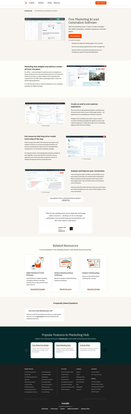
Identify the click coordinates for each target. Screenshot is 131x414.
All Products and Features (30, 372)
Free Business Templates (66, 384)
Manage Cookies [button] (85, 408)
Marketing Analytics (46, 387)
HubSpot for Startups (96, 389)
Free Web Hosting (45, 392)
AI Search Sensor (65, 377)
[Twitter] (65, 399)
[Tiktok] (79, 399)
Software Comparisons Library (68, 387)
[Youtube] (61, 399)
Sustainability (79, 387)
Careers (78, 374)
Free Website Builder (46, 374)
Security (63, 408)
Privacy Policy (54, 408)
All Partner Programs (96, 381)
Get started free (101, 2)
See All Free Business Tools (67, 372)
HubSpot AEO (28, 374)
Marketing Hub (28, 10)
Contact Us (78, 389)
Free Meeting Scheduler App (31, 377)
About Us (78, 372)
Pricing (50, 3)
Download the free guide (37, 289)
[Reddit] (74, 399)
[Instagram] (57, 399)
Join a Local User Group (96, 374)
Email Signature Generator (67, 382)
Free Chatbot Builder (46, 382)
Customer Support (95, 372)
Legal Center (45, 408)
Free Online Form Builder (40, 345)
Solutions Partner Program (97, 384)
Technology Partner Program (97, 386)
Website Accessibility (72, 408)
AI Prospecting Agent (46, 372)
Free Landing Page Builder (47, 389)
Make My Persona (65, 379)
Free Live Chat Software (47, 384)
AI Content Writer (28, 384)
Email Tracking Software (30, 382)
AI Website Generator (29, 387)
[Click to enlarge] (86, 75)
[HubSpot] (26, 3)
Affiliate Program (95, 391)
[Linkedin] (70, 399)
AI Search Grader (65, 374)
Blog (77, 384)
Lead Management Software (31, 392)
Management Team (80, 377)
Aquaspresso (61, 231)
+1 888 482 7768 (66, 200)
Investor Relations (80, 382)
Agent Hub (27, 379)
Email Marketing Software (30, 389)
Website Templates (65, 389)
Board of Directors (80, 379)
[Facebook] (52, 399)
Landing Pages (45, 377)
